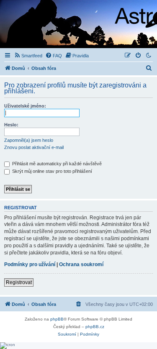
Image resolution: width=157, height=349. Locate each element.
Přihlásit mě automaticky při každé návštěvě (56, 163)
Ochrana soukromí (81, 264)
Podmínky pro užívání (29, 264)
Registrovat (19, 282)
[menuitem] (28, 56)
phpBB (57, 319)
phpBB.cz (94, 326)
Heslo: (11, 124)
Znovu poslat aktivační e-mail (34, 147)
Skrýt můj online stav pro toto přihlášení (51, 171)
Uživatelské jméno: (25, 105)
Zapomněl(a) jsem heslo (28, 140)
